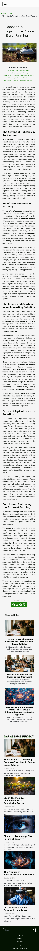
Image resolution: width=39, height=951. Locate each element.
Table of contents (19, 68)
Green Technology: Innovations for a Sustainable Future (14, 801)
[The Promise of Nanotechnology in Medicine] (19, 860)
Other (10, 13)
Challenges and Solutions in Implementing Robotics (18, 75)
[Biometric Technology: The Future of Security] (19, 824)
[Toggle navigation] (5, 4)
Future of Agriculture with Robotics (18, 78)
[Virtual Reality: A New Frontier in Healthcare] (19, 895)
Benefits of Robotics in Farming (18, 73)
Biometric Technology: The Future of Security (18, 837)
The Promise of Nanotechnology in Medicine (19, 873)
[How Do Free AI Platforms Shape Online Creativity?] (19, 663)
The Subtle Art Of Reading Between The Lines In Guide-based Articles (19, 641)
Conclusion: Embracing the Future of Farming (18, 80)
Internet (19, 942)
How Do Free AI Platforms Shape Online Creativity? (19, 675)
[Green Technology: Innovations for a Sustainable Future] (19, 786)
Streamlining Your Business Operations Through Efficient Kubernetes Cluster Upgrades (19, 711)
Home (3, 13)
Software (19, 935)
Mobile (19, 939)
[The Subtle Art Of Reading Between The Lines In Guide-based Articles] (19, 628)
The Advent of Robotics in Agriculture (18, 70)
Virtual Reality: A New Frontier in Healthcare (15, 909)
